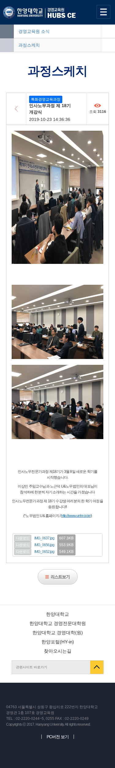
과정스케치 (29, 45)
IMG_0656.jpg (44, 545)
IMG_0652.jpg (44, 552)
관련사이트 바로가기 (31, 667)
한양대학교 (57, 614)
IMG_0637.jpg (44, 538)
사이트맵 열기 (104, 12)
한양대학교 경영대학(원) (58, 632)
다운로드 (22, 538)
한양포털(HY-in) (57, 641)
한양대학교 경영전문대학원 (57, 623)
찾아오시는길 (57, 651)
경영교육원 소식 (34, 31)
